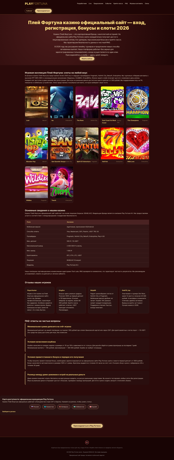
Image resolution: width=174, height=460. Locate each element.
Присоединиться (43, 11)
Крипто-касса (118, 3)
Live (90, 3)
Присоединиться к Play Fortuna (87, 426)
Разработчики (82, 3)
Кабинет (29, 11)
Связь (147, 3)
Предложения (98, 3)
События (108, 3)
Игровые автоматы (136, 3)
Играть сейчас (87, 59)
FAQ (126, 3)
